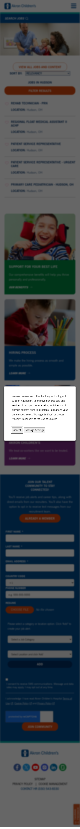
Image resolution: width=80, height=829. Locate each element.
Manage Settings (34, 430)
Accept (17, 430)
